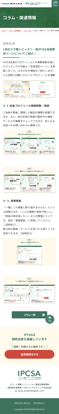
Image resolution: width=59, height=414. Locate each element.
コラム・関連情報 (14, 30)
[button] (55, 3)
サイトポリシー (39, 403)
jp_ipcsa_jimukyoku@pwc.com (29, 390)
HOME (3, 30)
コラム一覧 (27, 30)
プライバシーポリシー (22, 403)
